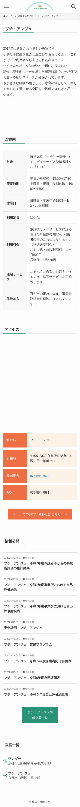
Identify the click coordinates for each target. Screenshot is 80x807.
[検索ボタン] (73, 6)
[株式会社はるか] (40, 6)
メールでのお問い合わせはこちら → (40, 514)
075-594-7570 (39, 476)
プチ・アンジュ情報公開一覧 (40, 715)
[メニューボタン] (6, 6)
